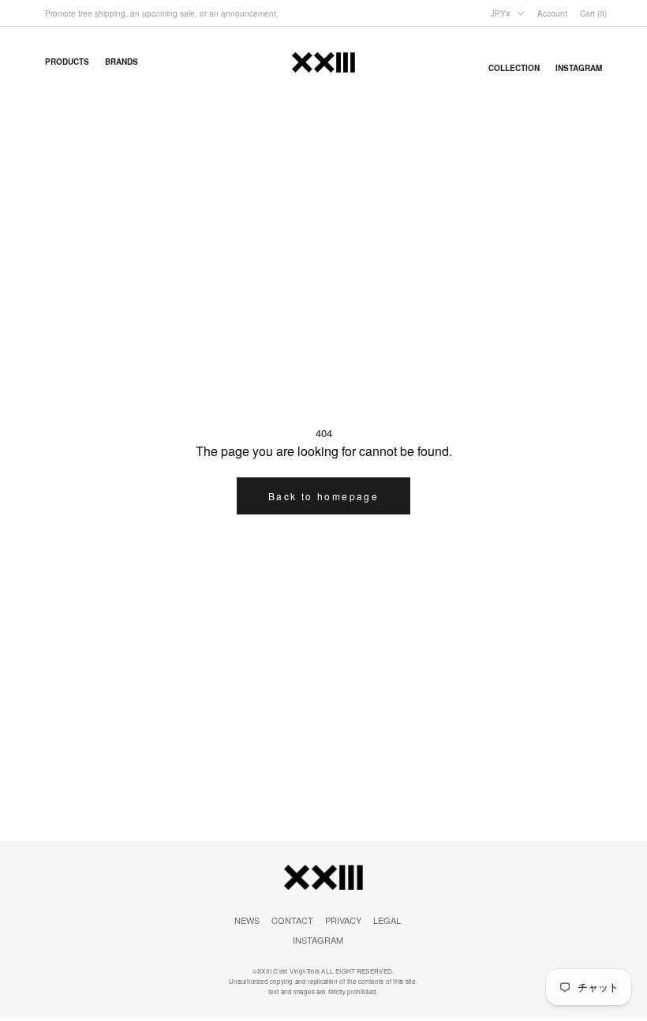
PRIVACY (343, 920)
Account (552, 13)
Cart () (593, 13)
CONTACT (292, 920)
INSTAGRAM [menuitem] (578, 67)
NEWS (247, 920)
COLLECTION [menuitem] (514, 67)
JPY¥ (500, 13)
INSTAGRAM (318, 939)
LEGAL (387, 920)
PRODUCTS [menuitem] (67, 61)
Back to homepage (323, 496)
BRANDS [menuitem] (121, 61)
